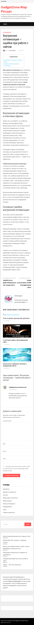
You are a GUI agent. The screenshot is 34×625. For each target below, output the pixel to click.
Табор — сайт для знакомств (12, 565)
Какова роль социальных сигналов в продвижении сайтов (14, 365)
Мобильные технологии (10, 498)
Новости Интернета (9, 504)
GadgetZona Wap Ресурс (14, 9)
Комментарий (7, 421)
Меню (5, 24)
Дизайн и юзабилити (9, 492)
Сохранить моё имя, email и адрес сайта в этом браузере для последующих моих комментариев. (16, 468)
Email (5, 451)
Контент (5, 495)
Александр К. (12, 50)
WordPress (6, 489)
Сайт (4, 458)
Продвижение (7, 32)
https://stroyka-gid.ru (15, 581)
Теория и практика (9, 512)
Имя (4, 444)
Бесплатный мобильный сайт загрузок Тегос (17, 536)
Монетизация (7, 501)
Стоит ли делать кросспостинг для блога (16, 318)
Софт (4, 509)
